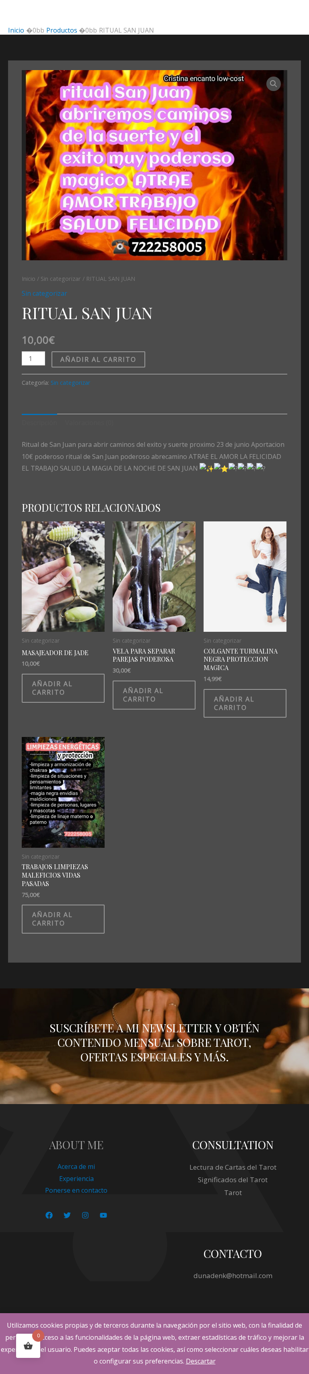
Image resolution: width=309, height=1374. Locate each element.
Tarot (233, 1192)
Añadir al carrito (98, 359)
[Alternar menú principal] (292, 12)
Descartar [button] (201, 1361)
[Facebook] (49, 1215)
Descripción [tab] (39, 422)
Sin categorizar (61, 278)
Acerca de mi (76, 1166)
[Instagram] (85, 1215)
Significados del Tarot (233, 1179)
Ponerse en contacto (76, 1190)
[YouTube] (103, 1215)
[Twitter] (67, 1215)
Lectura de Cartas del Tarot (233, 1167)
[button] (273, 84)
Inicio (28, 278)
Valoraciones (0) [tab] (89, 422)
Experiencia (76, 1178)
